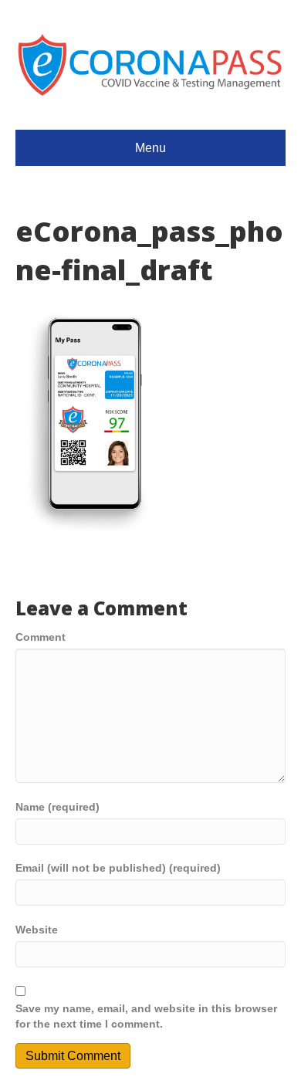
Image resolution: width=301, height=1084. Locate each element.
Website (36, 929)
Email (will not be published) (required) (118, 868)
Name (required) (57, 807)
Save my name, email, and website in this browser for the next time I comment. (146, 1016)
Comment (40, 637)
